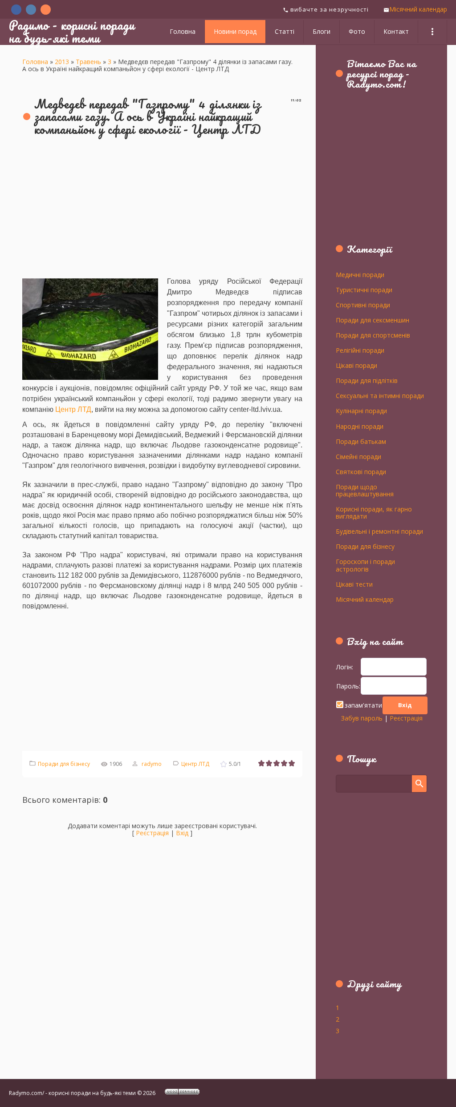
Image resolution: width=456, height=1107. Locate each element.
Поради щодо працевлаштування (365, 490)
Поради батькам (361, 441)
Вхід (182, 833)
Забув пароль (362, 718)
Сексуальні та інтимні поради (380, 395)
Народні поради (359, 426)
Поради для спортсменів (373, 335)
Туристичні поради (364, 290)
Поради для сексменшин (372, 320)
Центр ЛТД (73, 409)
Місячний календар (418, 9)
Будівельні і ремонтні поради (379, 531)
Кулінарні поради (361, 411)
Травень (88, 61)
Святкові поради (361, 471)
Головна (35, 61)
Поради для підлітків (367, 380)
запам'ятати (363, 705)
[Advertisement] (162, 207)
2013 (62, 61)
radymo (152, 764)
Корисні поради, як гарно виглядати (374, 512)
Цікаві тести (354, 584)
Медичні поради (360, 274)
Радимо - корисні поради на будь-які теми (71, 31)
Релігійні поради (360, 350)
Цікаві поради (356, 365)
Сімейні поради (358, 456)
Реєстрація (152, 833)
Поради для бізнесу (64, 764)
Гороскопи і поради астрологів (365, 564)
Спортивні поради (363, 305)
